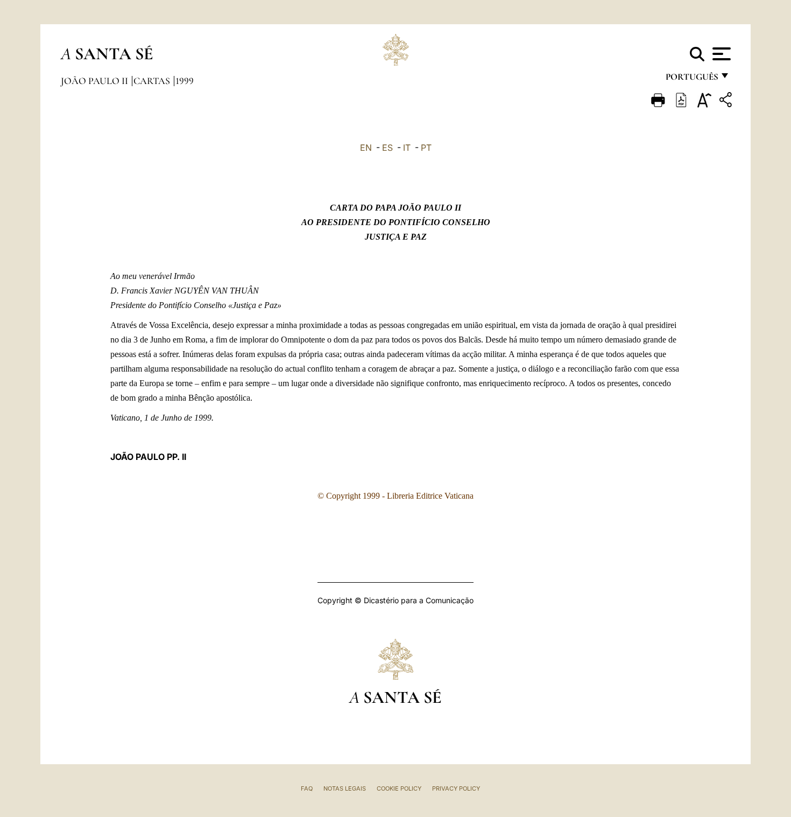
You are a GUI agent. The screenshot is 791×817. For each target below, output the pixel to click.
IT (407, 147)
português (691, 79)
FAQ (307, 788)
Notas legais (344, 788)
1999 (184, 81)
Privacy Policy (456, 788)
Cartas (152, 81)
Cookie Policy (399, 788)
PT (426, 147)
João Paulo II (95, 81)
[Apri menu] (720, 54)
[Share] (726, 101)
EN (366, 147)
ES (387, 147)
